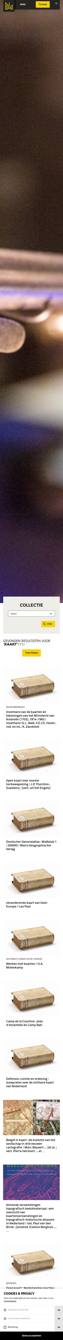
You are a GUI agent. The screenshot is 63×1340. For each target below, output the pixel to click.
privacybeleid (10, 1301)
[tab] (59, 1310)
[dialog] (31, 1314)
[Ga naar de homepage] (9, 6)
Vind (49, 624)
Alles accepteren (31, 1335)
